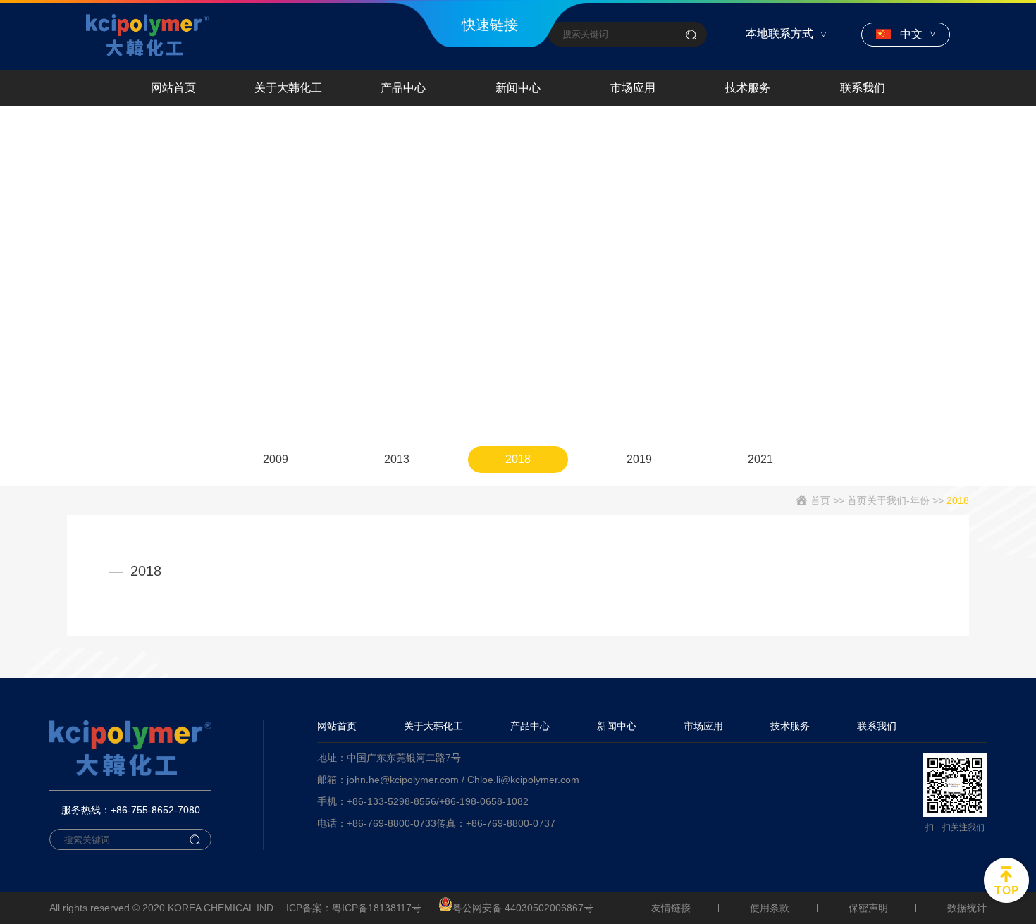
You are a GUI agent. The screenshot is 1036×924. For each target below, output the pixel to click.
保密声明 (868, 907)
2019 (639, 459)
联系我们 (862, 88)
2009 (275, 459)
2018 (518, 459)
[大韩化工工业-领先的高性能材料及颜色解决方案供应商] (147, 35)
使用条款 (769, 907)
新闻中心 (518, 88)
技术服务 (747, 88)
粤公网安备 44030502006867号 (522, 907)
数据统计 (967, 907)
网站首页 (173, 88)
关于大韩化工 (288, 88)
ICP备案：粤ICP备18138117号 (353, 907)
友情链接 (671, 907)
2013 (396, 459)
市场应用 (632, 88)
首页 (820, 500)
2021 (760, 459)
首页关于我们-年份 (888, 500)
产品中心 (403, 88)
